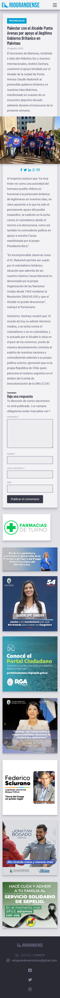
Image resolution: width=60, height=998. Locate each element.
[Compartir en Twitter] (25, 169)
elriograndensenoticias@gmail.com (34, 960)
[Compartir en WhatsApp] (34, 169)
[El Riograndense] (21, 5)
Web (9, 482)
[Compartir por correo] (38, 169)
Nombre (11, 454)
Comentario (13, 417)
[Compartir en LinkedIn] (30, 169)
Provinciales (17, 20)
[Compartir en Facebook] (21, 169)
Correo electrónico (16, 468)
